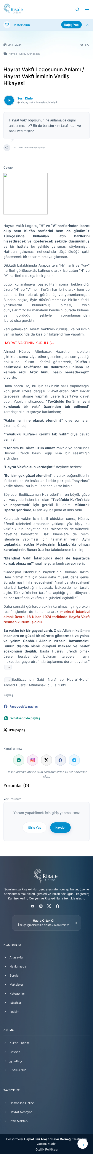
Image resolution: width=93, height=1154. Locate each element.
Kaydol (60, 827)
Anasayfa (16, 957)
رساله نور (16, 1061)
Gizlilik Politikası (46, 1149)
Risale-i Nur (18, 1070)
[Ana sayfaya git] (13, 9)
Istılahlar (15, 1002)
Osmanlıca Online (22, 1103)
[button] (77, 9)
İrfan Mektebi (19, 1121)
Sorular (14, 975)
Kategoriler (17, 993)
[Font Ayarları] (82, 1143)
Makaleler (16, 984)
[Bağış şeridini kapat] (87, 24)
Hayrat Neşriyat (21, 1112)
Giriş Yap (34, 827)
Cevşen (15, 1052)
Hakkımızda (18, 966)
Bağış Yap (71, 24)
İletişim (14, 1011)
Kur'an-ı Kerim (19, 1043)
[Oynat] (9, 100)
